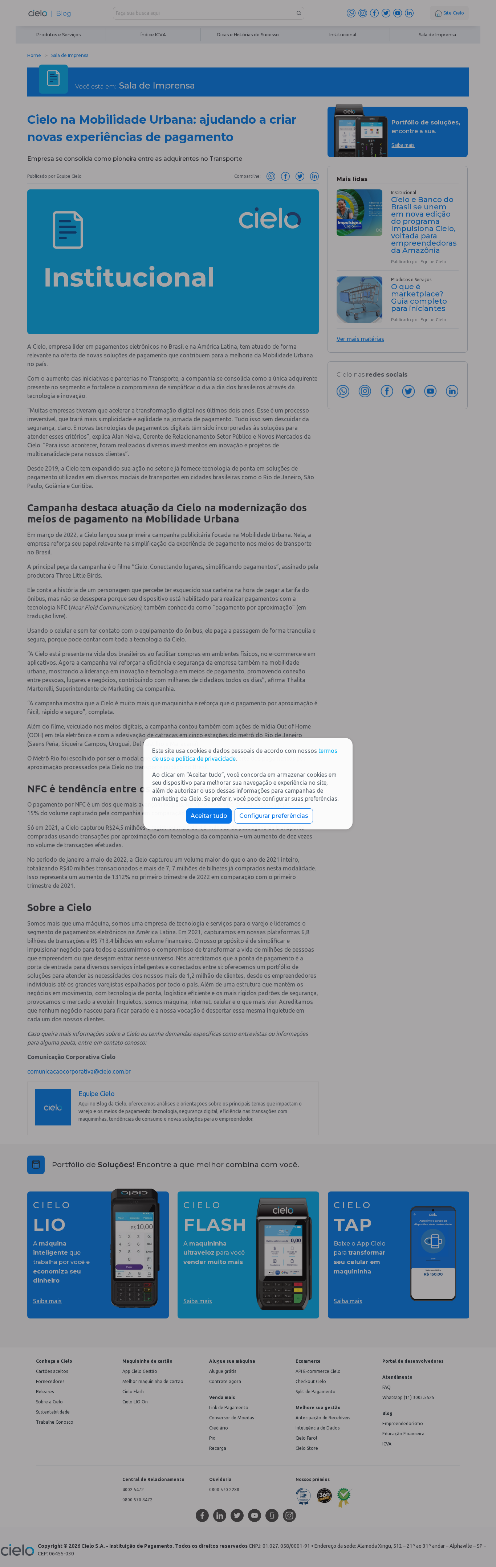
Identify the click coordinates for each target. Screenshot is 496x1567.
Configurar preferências (273, 815)
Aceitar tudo (209, 815)
